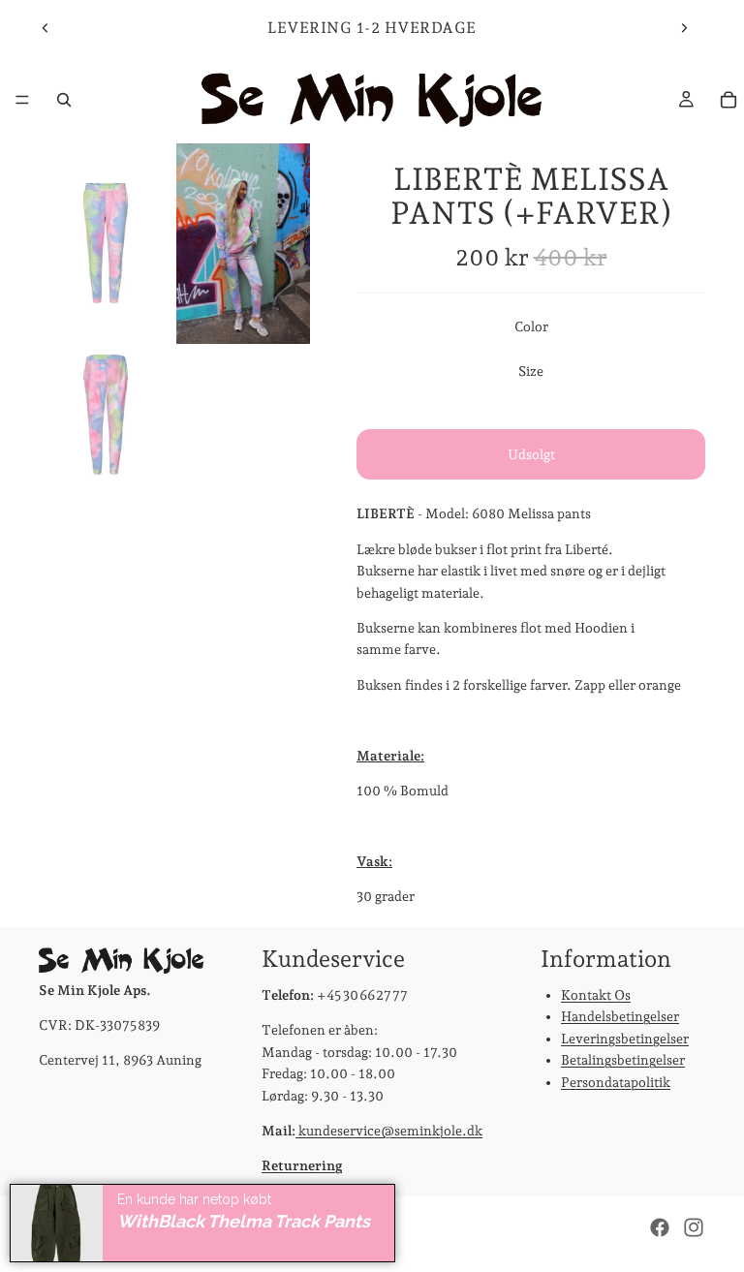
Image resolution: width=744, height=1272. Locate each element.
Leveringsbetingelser (625, 1037)
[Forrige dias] (45, 28)
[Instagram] (693, 1227)
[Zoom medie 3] (105, 414)
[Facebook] (659, 1227)
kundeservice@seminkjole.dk (388, 1130)
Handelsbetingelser (620, 1016)
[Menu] (22, 100)
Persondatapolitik (615, 1081)
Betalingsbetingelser (623, 1060)
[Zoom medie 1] (105, 243)
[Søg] (64, 99)
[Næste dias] (684, 28)
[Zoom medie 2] (243, 243)
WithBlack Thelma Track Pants (243, 1221)
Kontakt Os (596, 995)
